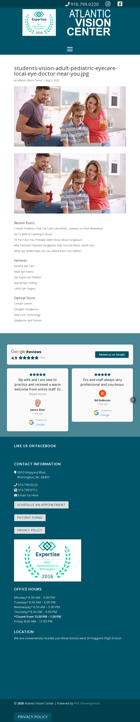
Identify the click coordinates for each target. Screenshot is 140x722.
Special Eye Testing (25, 283)
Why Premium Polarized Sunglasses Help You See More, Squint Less (54, 245)
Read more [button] (37, 394)
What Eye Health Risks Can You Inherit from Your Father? (47, 251)
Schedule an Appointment (41, 505)
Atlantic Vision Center (30, 80)
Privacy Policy (29, 530)
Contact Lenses (23, 303)
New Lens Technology (27, 315)
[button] (7, 400)
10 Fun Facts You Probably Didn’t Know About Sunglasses (48, 240)
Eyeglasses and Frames (28, 320)
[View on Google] (37, 403)
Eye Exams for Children (27, 277)
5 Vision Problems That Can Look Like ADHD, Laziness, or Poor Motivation (58, 228)
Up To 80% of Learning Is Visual (33, 234)
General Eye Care (24, 266)
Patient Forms (30, 518)
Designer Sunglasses (26, 309)
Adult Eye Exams (24, 271)
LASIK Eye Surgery (25, 288)
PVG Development (87, 703)
